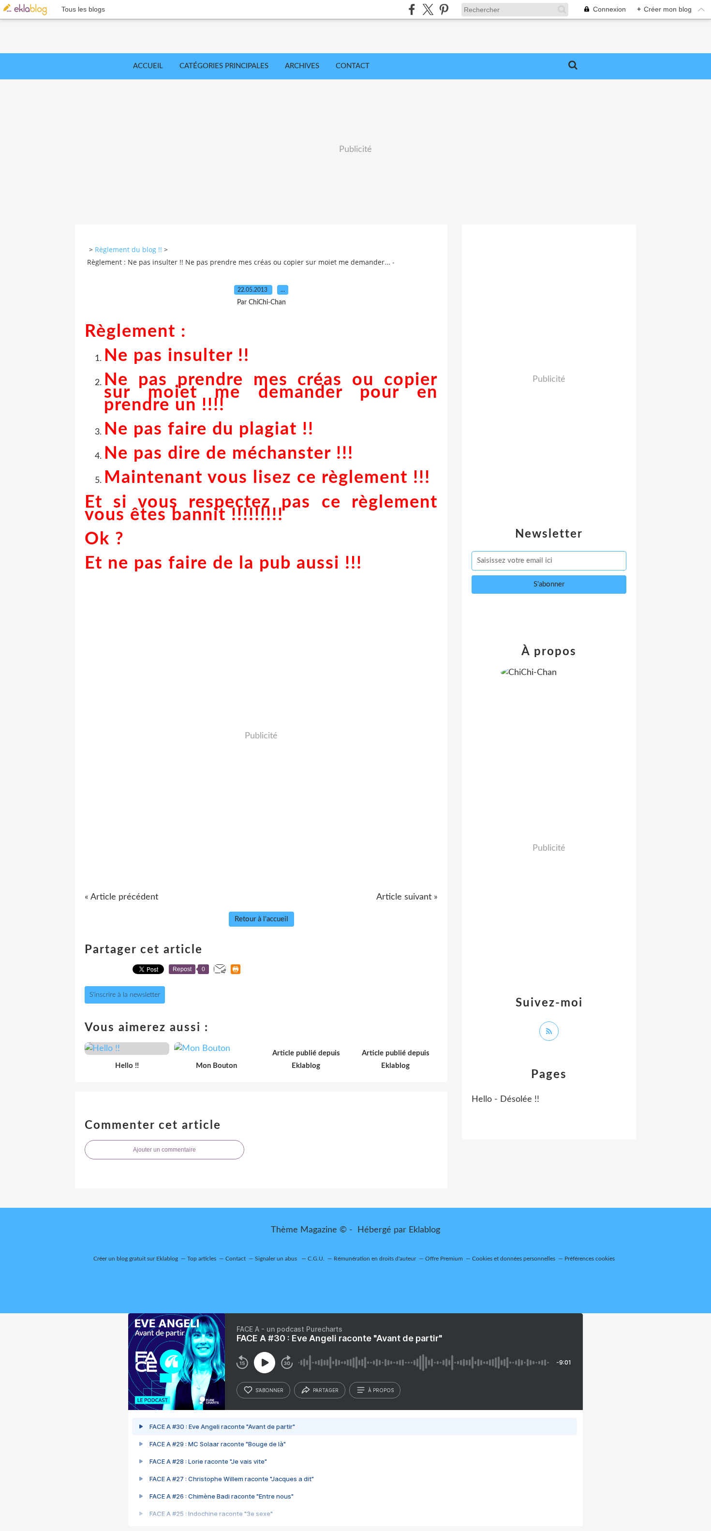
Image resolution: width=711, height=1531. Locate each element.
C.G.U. (316, 1258)
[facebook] (412, 9)
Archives (302, 66)
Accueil (148, 66)
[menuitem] (148, 66)
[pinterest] (444, 9)
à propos (381, 1390)
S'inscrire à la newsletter (124, 994)
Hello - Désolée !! (505, 1099)
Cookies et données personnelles (513, 1258)
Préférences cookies (589, 1258)
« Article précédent (121, 897)
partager (326, 1390)
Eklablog (424, 1230)
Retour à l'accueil (261, 919)
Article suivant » (407, 897)
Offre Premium (444, 1258)
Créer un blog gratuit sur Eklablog (135, 1258)
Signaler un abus (276, 1258)
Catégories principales (223, 66)
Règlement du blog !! (128, 249)
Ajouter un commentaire (164, 1149)
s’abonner (269, 1390)
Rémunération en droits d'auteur (375, 1258)
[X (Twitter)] (428, 9)
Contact (353, 66)
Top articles (201, 1258)
